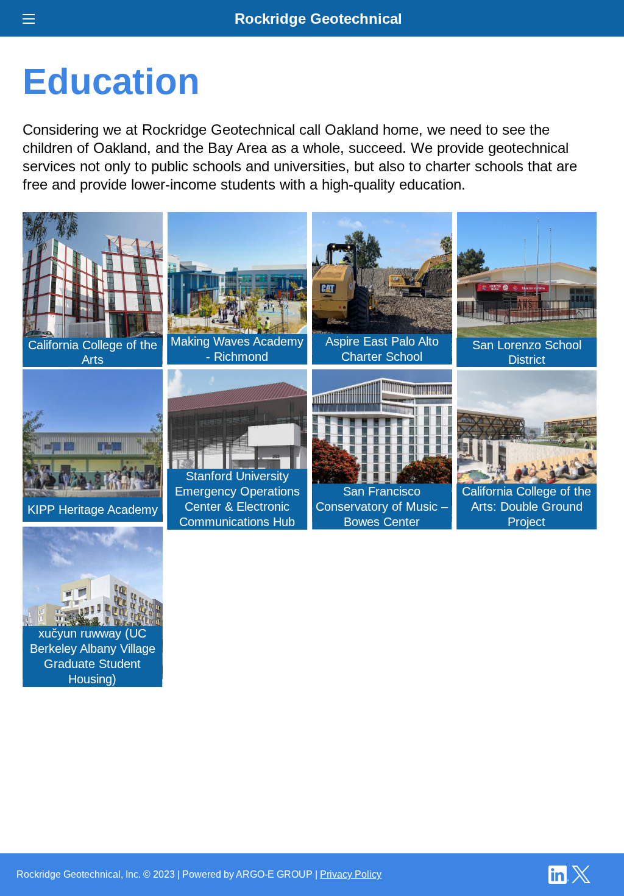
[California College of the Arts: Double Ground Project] (527, 378)
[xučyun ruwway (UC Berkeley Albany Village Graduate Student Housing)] (93, 535)
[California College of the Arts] (93, 221)
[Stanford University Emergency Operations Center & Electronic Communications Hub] (238, 378)
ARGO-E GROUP (274, 874)
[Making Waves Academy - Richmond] (238, 221)
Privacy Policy (350, 874)
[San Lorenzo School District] (527, 221)
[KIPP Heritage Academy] (93, 378)
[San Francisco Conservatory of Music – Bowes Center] (382, 378)
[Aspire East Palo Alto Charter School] (382, 221)
